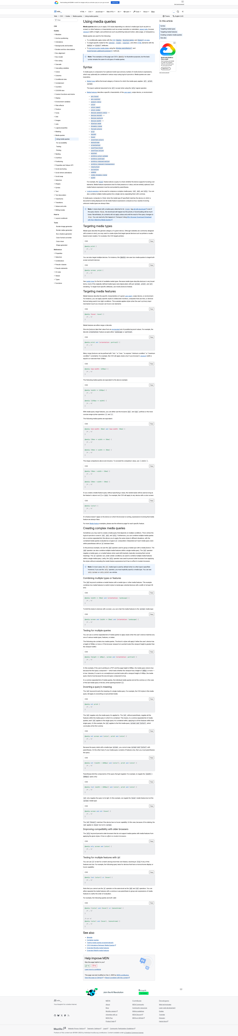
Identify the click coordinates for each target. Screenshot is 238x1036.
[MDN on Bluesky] (58, 1015)
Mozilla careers (111, 1011)
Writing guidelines (138, 1011)
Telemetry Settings (93, 1028)
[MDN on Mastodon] (65, 1015)
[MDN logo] (58, 1000)
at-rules (147, 40)
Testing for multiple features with (101, 857)
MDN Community (138, 1004)
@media (89, 937)
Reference (58, 250)
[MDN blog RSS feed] (68, 1015)
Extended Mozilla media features (98, 948)
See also (163, 38)
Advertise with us (111, 1015)
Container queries (93, 940)
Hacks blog (163, 1021)
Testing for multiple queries (97, 630)
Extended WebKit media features (98, 950)
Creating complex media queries (171, 35)
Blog (152, 12)
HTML (139, 43)
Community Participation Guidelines (122, 1028)
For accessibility (61, 143)
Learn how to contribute (93, 969)
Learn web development (167, 1008)
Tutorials (162, 1015)
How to (56, 214)
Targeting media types (167, 29)
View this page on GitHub (93, 978)
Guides (56, 31)
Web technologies (165, 1004)
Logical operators (93, 191)
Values (57, 276)
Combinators (59, 261)
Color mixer (60, 241)
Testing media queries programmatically (100, 943)
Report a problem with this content (116, 978)
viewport (86, 32)
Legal (105, 1028)
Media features (92, 92)
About (108, 1004)
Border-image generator (64, 226)
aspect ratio (144, 29)
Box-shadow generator (64, 234)
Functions (58, 283)
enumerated (116, 329)
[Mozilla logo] (60, 1028)
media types (90, 281)
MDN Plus (109, 1018)
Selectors (58, 257)
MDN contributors (123, 975)
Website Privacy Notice (76, 1028)
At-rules (58, 272)
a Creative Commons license (133, 1033)
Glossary (162, 1018)
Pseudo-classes (60, 264)
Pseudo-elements (61, 268)
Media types (91, 81)
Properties (58, 253)
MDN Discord (136, 1015)
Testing (58, 146)
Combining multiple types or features (102, 578)
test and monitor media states (99, 48)
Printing (58, 150)
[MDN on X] (62, 1015)
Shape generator (61, 245)
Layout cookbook (61, 218)
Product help (110, 1021)
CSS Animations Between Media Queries (100, 945)
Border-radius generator (64, 230)
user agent (127, 92)
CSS (113, 40)
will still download (139, 209)
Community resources (139, 1008)
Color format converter (64, 238)
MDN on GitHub (137, 1018)
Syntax (162, 26)
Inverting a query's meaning (97, 687)
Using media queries (63, 139)
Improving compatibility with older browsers (105, 829)
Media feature (94, 523)
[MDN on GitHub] (55, 1015)
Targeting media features (168, 32)
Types (57, 279)
